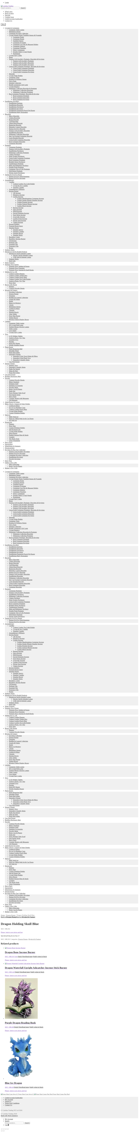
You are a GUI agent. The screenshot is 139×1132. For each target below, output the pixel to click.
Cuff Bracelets (13, 121)
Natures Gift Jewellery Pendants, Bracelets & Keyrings (26, 59)
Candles (11, 182)
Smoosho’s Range (15, 354)
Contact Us (8, 21)
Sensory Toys (13, 365)
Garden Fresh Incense (20, 219)
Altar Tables (13, 314)
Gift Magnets (13, 400)
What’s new (9, 11)
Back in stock (9, 13)
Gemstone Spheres (19, 46)
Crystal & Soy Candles (20, 186)
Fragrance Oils (13, 246)
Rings (11, 57)
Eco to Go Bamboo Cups (17, 407)
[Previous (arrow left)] (1, 1130)
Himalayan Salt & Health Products (16, 252)
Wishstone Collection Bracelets (23, 90)
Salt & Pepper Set (14, 429)
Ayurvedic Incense (19, 217)
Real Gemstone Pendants (21, 96)
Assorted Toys (13, 340)
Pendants (8, 145)
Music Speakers (14, 382)
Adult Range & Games (12, 402)
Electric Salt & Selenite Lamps (23, 255)
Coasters (11, 437)
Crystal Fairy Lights (15, 55)
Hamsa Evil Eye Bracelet (17, 129)
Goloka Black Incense (24, 206)
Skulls (11, 301)
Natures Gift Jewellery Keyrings (23, 65)
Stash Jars (12, 391)
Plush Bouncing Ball (15, 349)
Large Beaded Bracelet (16, 138)
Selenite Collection (15, 83)
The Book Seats (14, 439)
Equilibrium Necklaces (16, 107)
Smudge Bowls (18, 233)
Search (23, 8)
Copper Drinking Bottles (17, 413)
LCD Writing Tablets (15, 336)
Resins (11, 248)
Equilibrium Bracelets (16, 105)
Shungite (12, 74)
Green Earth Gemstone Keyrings (23, 72)
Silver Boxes (13, 433)
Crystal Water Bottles (16, 76)
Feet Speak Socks (14, 395)
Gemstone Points (18, 37)
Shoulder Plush (14, 351)
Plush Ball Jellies (14, 352)
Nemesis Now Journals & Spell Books (21, 270)
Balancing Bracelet (15, 125)
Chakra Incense (18, 222)
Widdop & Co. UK (11, 272)
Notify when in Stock (40, 956)
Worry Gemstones (19, 50)
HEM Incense (17, 211)
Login (7, 2)
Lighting (7, 321)
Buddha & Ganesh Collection (18, 297)
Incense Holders (14, 224)
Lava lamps (12, 330)
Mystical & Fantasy (11, 290)
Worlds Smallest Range (16, 345)
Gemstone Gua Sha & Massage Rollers (25, 44)
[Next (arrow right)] (3, 1130)
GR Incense (17, 193)
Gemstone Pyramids (19, 43)
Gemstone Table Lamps (16, 30)
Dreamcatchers (9, 448)
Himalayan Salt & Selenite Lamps (20, 253)
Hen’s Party (12, 396)
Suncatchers (9, 444)
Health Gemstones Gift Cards (18, 85)
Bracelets (8, 114)
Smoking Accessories (16, 385)
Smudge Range (14, 228)
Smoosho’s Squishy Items (21, 360)
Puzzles (11, 341)
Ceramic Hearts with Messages (19, 398)
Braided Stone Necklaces (17, 162)
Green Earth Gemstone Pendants (23, 68)
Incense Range (13, 191)
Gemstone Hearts (18, 39)
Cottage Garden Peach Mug (18, 277)
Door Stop (12, 283)
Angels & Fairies (14, 299)
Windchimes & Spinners (12, 446)
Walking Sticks (10, 250)
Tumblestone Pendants (16, 164)
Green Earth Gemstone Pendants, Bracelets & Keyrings (27, 66)
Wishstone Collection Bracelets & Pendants (23, 88)
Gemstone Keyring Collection (18, 33)
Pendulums (16, 54)
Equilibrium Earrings (15, 103)
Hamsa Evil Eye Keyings (17, 178)
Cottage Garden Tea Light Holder (24, 184)
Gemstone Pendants (15, 147)
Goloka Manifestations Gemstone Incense (30, 198)
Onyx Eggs (12, 81)
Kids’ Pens (8, 461)
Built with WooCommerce (9, 1116)
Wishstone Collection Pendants (23, 92)
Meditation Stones (15, 32)
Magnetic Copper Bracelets (17, 127)
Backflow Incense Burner (17, 239)
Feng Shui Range (14, 316)
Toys (6, 334)
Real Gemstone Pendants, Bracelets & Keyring (24, 94)
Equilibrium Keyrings (16, 109)
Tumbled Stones (18, 41)
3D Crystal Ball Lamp (16, 325)
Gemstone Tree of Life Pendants (19, 169)
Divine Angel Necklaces (17, 173)
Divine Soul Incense (19, 220)
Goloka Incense (18, 197)
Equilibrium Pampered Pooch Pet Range (22, 110)
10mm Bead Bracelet (15, 123)
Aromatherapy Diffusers (17, 189)
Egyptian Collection (15, 292)
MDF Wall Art (13, 417)
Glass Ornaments (14, 440)
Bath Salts (12, 261)
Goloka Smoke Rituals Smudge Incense (30, 200)
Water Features (9, 263)
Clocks (11, 305)
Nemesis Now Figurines (17, 268)
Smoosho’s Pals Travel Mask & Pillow (25, 356)
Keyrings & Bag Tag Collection (15, 450)
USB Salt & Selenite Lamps (22, 257)
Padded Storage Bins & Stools (18, 435)
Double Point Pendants (16, 167)
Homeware (8, 422)
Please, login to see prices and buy (12, 932)
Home (3, 915)
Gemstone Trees (14, 77)
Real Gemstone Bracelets (21, 98)
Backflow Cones (14, 237)
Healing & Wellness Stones (17, 79)
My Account (9, 1099)
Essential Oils (13, 244)
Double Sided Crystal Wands (22, 52)
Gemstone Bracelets (15, 143)
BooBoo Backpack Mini (13, 376)
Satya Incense (17, 209)
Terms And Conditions (12, 1103)
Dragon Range (13, 294)
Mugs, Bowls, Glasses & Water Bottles (17, 404)
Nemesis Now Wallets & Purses (19, 266)
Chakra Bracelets (14, 118)
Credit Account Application (13, 19)
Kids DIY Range (14, 343)
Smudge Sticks (18, 235)
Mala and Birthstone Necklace (18, 165)
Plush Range (9, 347)
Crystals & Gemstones (12, 28)
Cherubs (11, 310)
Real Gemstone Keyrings (21, 99)
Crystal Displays (14, 87)
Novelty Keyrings (14, 459)
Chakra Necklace (14, 154)
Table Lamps (13, 329)
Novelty (7, 378)
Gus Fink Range (14, 362)
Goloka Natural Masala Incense (27, 204)
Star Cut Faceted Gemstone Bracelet (20, 136)
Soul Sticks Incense (19, 215)
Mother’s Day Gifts (11, 468)
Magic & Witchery (15, 303)
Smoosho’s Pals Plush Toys (22, 358)
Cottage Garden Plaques (17, 274)
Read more (29, 956)
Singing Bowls (14, 312)
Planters (11, 286)
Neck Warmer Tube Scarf (17, 393)
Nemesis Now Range (12, 264)
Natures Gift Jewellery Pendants (23, 61)
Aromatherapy (9, 180)
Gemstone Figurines (19, 48)
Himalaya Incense (19, 195)
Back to (8, 917)
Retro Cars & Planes (15, 389)
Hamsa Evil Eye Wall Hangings (19, 176)
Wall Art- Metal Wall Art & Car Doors (21, 418)
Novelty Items (13, 387)
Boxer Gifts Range (11, 285)
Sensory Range (10, 363)
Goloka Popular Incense (25, 202)
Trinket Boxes (13, 318)
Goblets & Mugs (14, 308)
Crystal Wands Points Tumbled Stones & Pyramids (25, 35)
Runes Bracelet (14, 120)
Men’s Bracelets (14, 116)
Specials (7, 15)
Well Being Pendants (15, 171)
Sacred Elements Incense (21, 213)
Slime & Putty (13, 371)
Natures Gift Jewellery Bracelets (23, 63)
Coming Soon (9, 17)
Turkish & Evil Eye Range (13, 175)
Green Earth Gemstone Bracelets (23, 70)
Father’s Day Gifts (11, 462)
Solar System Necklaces (16, 156)
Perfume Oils (13, 242)
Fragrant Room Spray (16, 226)
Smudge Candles (18, 187)
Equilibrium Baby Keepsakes (18, 112)
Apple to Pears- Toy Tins (17, 281)
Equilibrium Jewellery (12, 101)
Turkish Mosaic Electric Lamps (19, 327)
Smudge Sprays (18, 230)
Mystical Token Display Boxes (19, 319)
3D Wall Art (13, 420)
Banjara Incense (18, 208)
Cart (7, 1125)
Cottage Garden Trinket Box (18, 275)
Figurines (12, 296)
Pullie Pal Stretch (14, 369)
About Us (8, 1101)
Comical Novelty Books (17, 288)
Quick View (22, 956)
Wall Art (7, 415)
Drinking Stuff (13, 384)
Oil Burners (12, 241)
